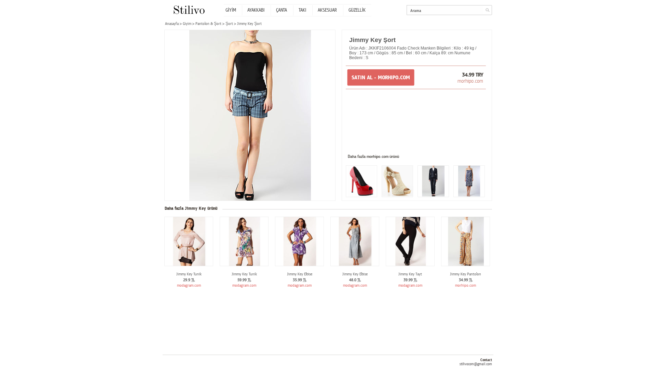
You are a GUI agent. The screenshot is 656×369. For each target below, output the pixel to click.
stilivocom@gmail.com (476, 364)
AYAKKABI (255, 10)
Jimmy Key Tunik (189, 274)
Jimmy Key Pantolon (465, 274)
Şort (229, 24)
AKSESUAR (327, 10)
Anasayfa (172, 24)
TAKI (302, 10)
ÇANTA (281, 10)
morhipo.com (470, 81)
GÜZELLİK (357, 10)
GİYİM (231, 10)
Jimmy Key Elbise (299, 274)
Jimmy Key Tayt (410, 274)
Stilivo (189, 9)
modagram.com (189, 285)
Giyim (187, 24)
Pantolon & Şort (208, 24)
